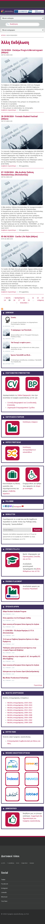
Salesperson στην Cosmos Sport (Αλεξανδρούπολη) (21, 671)
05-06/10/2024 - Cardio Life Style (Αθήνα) (19, 236)
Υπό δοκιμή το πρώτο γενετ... (21, 342)
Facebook (4, 884)
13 (43, 298)
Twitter (3, 879)
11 (33, 298)
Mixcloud (4, 897)
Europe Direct (24, 863)
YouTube (4, 901)
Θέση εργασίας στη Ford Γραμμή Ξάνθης (17, 618)
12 (38, 298)
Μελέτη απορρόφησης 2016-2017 (19, 708)
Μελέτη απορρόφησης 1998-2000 (19, 722)
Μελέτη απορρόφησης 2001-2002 (19, 720)
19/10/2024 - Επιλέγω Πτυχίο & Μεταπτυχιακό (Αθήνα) (22, 51)
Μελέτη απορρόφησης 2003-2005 (19, 717)
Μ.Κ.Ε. (17, 863)
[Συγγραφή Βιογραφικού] (12, 390)
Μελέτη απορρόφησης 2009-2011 (19, 713)
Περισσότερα (38, 685)
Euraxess (32, 863)
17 (19, 300)
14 (5, 300)
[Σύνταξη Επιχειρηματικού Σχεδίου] (32, 390)
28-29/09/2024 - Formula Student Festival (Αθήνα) (19, 117)
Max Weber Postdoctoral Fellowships (15, 678)
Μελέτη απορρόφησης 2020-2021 (19, 703)
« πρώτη (7, 298)
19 (29, 300)
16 (14, 300)
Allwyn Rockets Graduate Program (14, 611)
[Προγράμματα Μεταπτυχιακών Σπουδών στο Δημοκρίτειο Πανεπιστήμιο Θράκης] (12, 567)
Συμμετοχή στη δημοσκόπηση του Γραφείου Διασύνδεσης (32, 818)
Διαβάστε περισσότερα (8, 110)
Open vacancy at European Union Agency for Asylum (21, 624)
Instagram (4, 888)
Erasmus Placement (30, 589)
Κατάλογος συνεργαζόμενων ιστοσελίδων (29, 449)
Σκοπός (13, 317)
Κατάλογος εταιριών (30, 422)
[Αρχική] (22, 12)
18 (24, 300)
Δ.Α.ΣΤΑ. (3, 863)
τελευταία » (24, 303)
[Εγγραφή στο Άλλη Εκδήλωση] (2, 309)
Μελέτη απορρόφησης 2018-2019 (19, 705)
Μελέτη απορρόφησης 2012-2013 (19, 710)
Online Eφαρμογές (24, 395)
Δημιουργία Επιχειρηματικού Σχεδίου (21, 407)
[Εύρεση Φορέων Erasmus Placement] (12, 599)
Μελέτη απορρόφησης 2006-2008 (19, 715)
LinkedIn (4, 892)
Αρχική (3, 35)
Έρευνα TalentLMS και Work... (21, 355)
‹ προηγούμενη (19, 298)
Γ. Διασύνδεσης (10, 863)
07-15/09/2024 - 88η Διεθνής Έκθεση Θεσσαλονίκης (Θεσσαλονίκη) (17, 173)
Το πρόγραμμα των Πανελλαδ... (22, 330)
